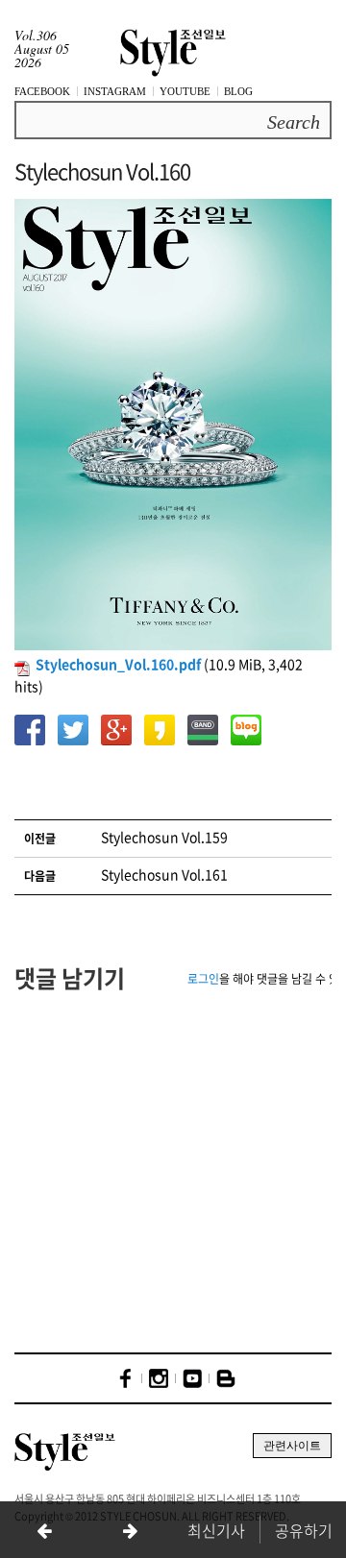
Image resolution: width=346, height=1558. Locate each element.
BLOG (238, 91)
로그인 (203, 978)
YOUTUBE (185, 91)
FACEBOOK (42, 91)
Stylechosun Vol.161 (164, 874)
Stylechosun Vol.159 (164, 836)
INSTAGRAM (115, 91)
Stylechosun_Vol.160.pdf (118, 663)
